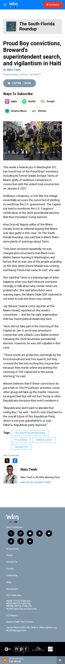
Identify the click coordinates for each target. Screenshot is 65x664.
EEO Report (12, 615)
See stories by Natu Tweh (36, 482)
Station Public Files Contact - (20, 622)
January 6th (21, 447)
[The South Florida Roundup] (11, 26)
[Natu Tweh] (10, 474)
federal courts (44, 440)
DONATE (54, 4)
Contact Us (11, 562)
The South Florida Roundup (37, 26)
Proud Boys (21, 440)
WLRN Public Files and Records (21, 609)
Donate (10, 569)
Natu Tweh (13, 69)
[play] (5, 660)
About (9, 555)
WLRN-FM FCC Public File (18, 603)
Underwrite (11, 575)
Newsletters (12, 589)
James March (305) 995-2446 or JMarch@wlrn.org (31, 627)
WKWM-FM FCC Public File (19, 606)
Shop (9, 582)
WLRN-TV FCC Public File (18, 601)
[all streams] (61, 660)
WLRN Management (16, 630)
